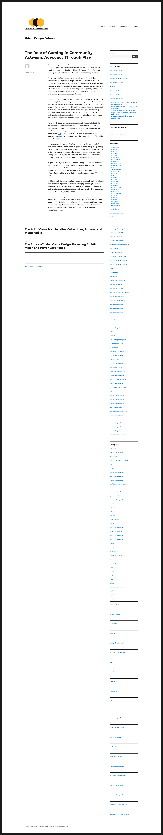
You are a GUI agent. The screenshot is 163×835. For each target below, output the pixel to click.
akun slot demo (114, 604)
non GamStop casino (116, 407)
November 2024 (116, 189)
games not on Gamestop (117, 375)
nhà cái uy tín (114, 551)
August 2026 (115, 148)
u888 (111, 701)
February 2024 (115, 205)
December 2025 (116, 163)
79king (112, 523)
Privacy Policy (112, 26)
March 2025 (115, 181)
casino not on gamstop (117, 296)
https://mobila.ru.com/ (117, 727)
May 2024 (114, 199)
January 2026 (115, 161)
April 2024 (114, 201)
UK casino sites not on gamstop (119, 292)
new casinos (113, 276)
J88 (111, 559)
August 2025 (115, 171)
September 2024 (116, 193)
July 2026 (114, 149)
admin (27, 70)
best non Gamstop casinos (118, 387)
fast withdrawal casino (116, 98)
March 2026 (115, 157)
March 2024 (115, 203)
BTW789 (112, 86)
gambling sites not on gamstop (119, 484)
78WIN (112, 332)
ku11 (59, 133)
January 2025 (115, 185)
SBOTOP (112, 508)
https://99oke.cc (115, 614)
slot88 (112, 217)
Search (112, 54)
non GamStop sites (115, 328)
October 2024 (115, 191)
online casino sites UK (116, 233)
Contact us (134, 26)
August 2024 (115, 195)
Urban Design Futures (40, 38)
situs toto (112, 336)
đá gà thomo (113, 563)
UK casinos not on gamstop (118, 652)
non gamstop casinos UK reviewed (120, 316)
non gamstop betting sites (118, 435)
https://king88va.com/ (117, 643)
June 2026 (114, 151)
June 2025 (114, 175)
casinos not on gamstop (117, 363)
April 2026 (114, 155)
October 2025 (115, 167)
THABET (112, 516)
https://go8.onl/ (115, 520)
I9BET (112, 579)
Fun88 (112, 543)
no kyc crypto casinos (116, 344)
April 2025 (114, 179)
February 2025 (115, 183)
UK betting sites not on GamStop (119, 814)
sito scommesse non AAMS (118, 371)
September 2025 (116, 169)
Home (102, 26)
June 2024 (114, 197)
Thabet (112, 547)
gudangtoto (113, 691)
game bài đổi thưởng (116, 555)
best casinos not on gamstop (118, 260)
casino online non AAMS (117, 766)
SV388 (112, 571)
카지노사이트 (113, 681)
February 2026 (115, 159)
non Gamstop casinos (116, 427)
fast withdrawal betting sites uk (119, 245)
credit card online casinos (117, 300)
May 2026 (114, 153)
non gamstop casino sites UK (118, 411)
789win (112, 468)
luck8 (111, 488)
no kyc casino (114, 348)
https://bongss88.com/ (117, 531)
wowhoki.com (114, 320)
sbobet (112, 672)
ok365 (112, 591)
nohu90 (112, 633)
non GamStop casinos (116, 527)
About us (123, 26)
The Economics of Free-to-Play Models (123, 110)
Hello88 (112, 583)
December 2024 (116, 187)
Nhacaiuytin (113, 624)
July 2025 (114, 173)
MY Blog (113, 448)
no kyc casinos (114, 90)
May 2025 (114, 177)
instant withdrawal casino (117, 280)
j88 (111, 464)
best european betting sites (118, 256)
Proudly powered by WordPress (59, 827)
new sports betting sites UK (118, 351)
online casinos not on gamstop (119, 460)
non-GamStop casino (116, 756)
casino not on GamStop (117, 355)
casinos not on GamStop (117, 395)
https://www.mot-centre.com (34, 266)
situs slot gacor (114, 359)
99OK (111, 575)
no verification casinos (117, 241)
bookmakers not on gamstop (118, 804)
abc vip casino (114, 272)
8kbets (112, 662)
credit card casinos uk (116, 237)
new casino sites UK (116, 284)
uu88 (111, 391)
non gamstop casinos (116, 70)
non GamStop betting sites (118, 340)
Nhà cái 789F (114, 456)
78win (112, 567)
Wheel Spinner (114, 209)
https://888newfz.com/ (117, 252)
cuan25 (112, 268)
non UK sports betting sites (118, 229)
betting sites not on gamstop (118, 78)
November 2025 (116, 165)
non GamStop (114, 249)
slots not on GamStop (116, 492)
